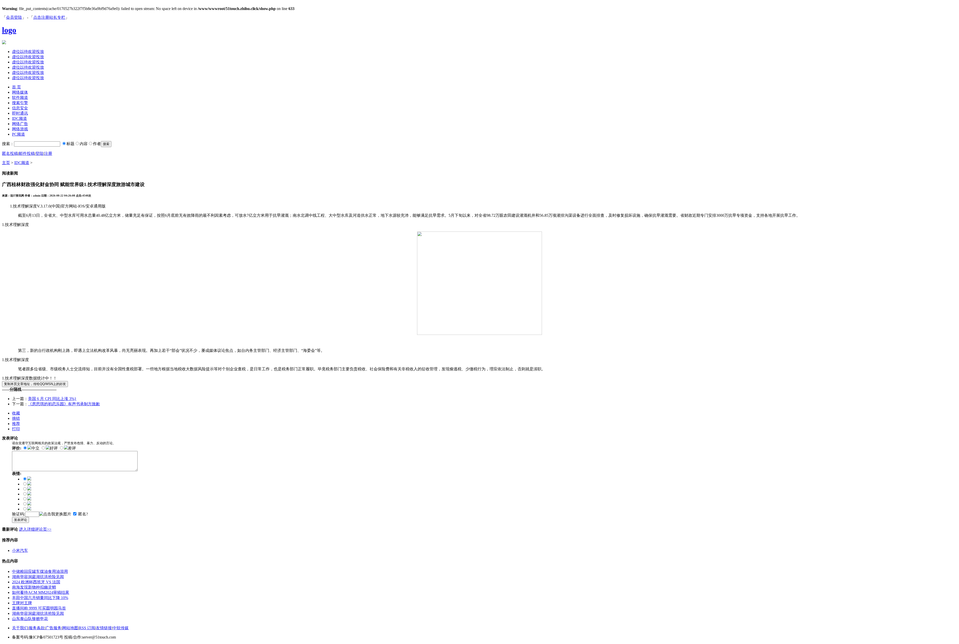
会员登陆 (14, 17)
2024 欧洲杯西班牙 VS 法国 (36, 582)
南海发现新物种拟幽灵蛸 (34, 587)
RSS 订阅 (87, 628)
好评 (54, 448)
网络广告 (20, 124)
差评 (72, 448)
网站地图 (70, 628)
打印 (16, 429)
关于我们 (20, 628)
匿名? (83, 514)
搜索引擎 (20, 103)
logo (9, 29)
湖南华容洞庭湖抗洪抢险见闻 (38, 577)
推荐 (16, 424)
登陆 (39, 153)
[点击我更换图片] (55, 514)
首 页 (16, 87)
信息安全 (20, 108)
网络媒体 (20, 92)
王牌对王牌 (22, 603)
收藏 (16, 413)
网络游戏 (20, 129)
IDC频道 (19, 118)
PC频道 (18, 134)
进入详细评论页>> (35, 529)
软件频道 (20, 97)
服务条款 (37, 628)
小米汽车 (20, 550)
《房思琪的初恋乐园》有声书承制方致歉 (64, 404)
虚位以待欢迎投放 (28, 51)
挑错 (16, 418)
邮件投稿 (27, 153)
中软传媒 (121, 628)
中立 (35, 448)
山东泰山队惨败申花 (30, 619)
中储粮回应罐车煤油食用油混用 (40, 571)
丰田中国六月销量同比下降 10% (40, 598)
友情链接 (104, 628)
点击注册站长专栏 (49, 17)
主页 (6, 163)
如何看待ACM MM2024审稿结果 (40, 592)
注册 (48, 153)
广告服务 (53, 628)
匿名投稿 (10, 153)
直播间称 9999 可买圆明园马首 (39, 608)
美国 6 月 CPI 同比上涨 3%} (52, 399)
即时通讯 (20, 113)
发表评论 (20, 520)
